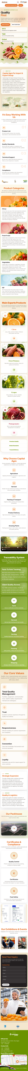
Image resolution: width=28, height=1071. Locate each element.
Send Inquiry (5, 984)
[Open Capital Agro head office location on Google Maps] (14, 1060)
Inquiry (20, 5)
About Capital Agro (16, 24)
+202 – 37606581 (5, 1043)
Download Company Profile (11, 5)
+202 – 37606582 (5, 1048)
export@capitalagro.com (7, 1051)
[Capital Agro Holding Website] (23, 2)
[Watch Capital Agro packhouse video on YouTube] (14, 828)
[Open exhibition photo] (14, 943)
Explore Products (5, 24)
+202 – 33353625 (5, 1049)
